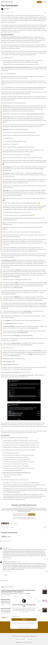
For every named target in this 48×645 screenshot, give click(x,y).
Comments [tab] (4, 536)
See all (3, 617)
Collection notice (32, 636)
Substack (18, 642)
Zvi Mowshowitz (7, 8)
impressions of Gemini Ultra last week (12, 37)
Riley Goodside (6, 173)
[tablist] (6, 536)
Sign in (44, 2)
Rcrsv (3, 223)
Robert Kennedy (6, 117)
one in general (22, 375)
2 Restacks (16, 523)
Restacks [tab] (9, 536)
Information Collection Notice (23, 623)
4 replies (6, 574)
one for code (30, 375)
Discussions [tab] (10, 586)
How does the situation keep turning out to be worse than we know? (15, 593)
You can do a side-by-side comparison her (10, 372)
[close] (36, 599)
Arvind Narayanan (6, 167)
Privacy (23, 636)
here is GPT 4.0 (40, 114)
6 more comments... (4, 580)
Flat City (4, 548)
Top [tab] (2, 586)
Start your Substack (20, 639)
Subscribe (39, 2)
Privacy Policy (33, 623)
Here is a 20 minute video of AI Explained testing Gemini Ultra (15, 67)
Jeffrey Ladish (5, 190)
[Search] (45, 587)
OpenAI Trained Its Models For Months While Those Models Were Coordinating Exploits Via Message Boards (18, 591)
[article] (24, 593)
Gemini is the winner (31, 114)
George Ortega (5, 106)
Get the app (30, 639)
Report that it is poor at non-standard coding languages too (17, 472)
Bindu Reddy (5, 129)
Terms (27, 636)
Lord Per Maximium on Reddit (8, 260)
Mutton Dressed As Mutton (8, 561)
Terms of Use (30, 622)
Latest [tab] (5, 586)
